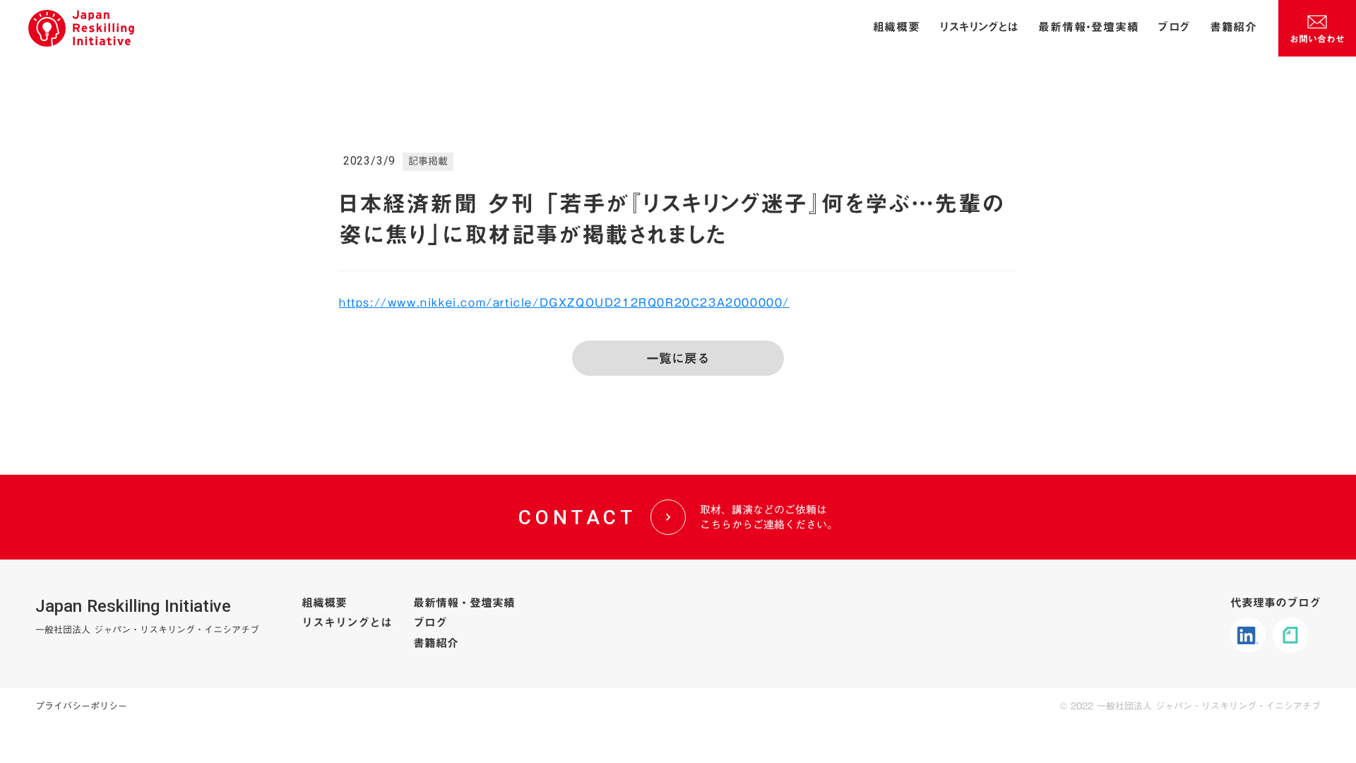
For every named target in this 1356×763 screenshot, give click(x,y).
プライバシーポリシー (81, 705)
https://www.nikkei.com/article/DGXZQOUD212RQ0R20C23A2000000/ (564, 302)
